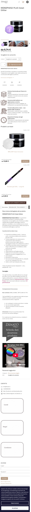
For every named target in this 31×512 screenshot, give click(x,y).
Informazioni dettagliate (6, 77)
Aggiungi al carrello (16, 64)
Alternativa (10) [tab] (12, 207)
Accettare (15, 508)
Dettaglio (25, 161)
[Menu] (27, 2)
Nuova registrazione (5, 481)
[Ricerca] (19, 2)
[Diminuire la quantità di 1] (6, 65)
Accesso (4, 478)
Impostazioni (15, 503)
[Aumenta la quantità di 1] (6, 63)
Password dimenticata (6, 483)
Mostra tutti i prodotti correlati (15, 202)
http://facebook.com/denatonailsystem (12, 391)
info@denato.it (6, 386)
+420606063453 (6, 389)
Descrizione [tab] (5, 207)
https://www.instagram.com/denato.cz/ (12, 393)
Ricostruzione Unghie (13, 373)
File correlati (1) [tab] (21, 207)
